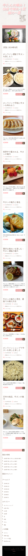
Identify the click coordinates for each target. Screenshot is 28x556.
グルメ (6, 93)
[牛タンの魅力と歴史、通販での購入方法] (13, 312)
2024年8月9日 (8, 304)
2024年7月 (6, 497)
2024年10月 (6, 489)
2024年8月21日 (8, 107)
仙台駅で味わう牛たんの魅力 (10, 467)
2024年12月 (6, 483)
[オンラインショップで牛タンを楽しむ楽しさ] (13, 361)
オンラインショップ (12, 61)
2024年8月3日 (8, 401)
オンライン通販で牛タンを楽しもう (13, 55)
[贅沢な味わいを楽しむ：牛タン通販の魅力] (13, 262)
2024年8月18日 (8, 156)
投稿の (6, 535)
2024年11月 (6, 486)
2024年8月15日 (8, 204)
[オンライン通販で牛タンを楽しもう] (13, 67)
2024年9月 (6, 492)
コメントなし (8, 63)
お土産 (5, 511)
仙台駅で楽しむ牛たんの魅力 (10, 461)
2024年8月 (6, 494)
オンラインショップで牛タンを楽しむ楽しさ (13, 349)
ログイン (6, 533)
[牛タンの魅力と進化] (13, 213)
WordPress (13, 549)
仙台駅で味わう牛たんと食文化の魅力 (12, 458)
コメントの (7, 538)
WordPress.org (7, 541)
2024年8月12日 (8, 253)
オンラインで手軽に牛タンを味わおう (13, 104)
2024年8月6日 (8, 352)
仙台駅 (5, 513)
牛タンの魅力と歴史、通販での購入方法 (13, 300)
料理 (18, 61)
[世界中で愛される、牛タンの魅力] (13, 165)
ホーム (14, 553)
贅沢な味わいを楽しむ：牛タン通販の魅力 (13, 250)
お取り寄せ (6, 508)
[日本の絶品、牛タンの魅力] (13, 410)
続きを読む (19, 94)
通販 (5, 525)
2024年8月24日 (8, 59)
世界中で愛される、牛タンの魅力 (13, 153)
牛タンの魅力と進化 (11, 202)
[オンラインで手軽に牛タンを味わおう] (13, 116)
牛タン (20, 61)
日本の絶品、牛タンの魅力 (13, 397)
